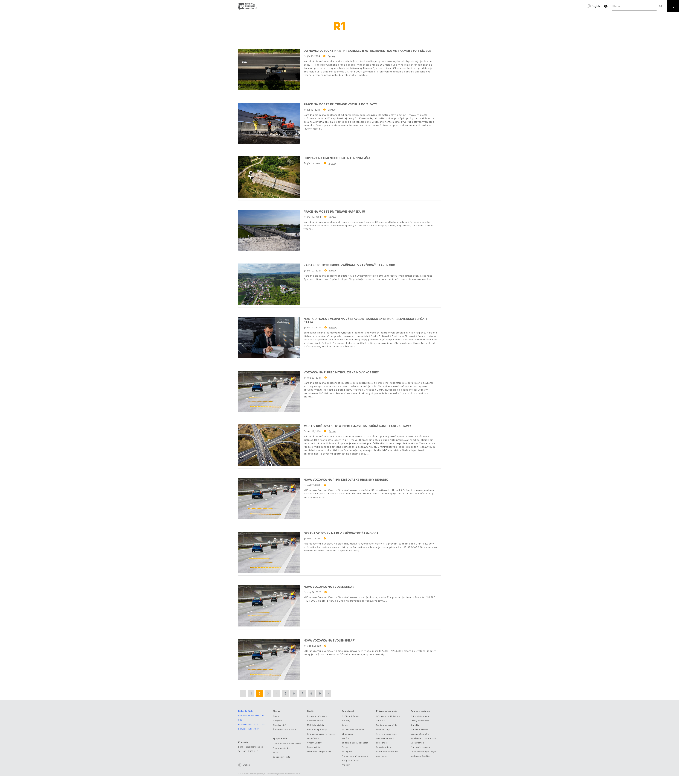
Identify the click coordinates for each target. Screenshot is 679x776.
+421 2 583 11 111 (250, 751)
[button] (606, 6)
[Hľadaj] (661, 6)
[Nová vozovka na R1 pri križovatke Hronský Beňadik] (269, 498)
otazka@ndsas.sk (254, 747)
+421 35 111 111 (252, 729)
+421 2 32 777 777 (256, 724)
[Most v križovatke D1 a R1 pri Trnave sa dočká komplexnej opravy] (269, 444)
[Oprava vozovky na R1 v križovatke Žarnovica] (269, 552)
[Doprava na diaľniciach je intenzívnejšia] (269, 177)
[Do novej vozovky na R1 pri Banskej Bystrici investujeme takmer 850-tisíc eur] (269, 69)
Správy (331, 56)
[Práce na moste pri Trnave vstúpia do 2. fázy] (269, 123)
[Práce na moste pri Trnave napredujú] (269, 230)
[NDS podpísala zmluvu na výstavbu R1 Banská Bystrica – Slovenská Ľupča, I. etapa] (269, 337)
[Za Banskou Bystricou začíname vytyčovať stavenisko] (269, 284)
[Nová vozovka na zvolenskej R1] (269, 605)
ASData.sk (296, 774)
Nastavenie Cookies (420, 756)
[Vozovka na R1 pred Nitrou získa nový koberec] (269, 391)
